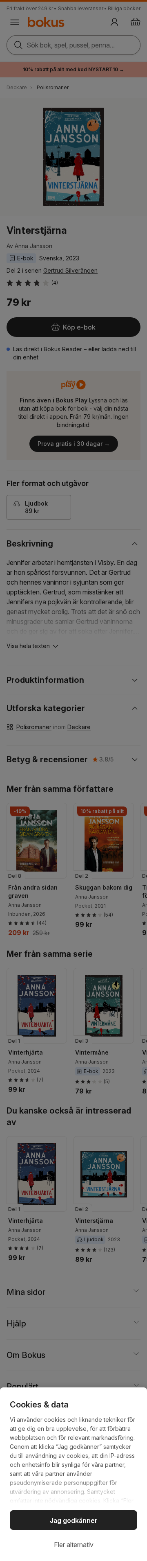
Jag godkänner (74, 1520)
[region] (73, 1474)
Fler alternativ (74, 1545)
